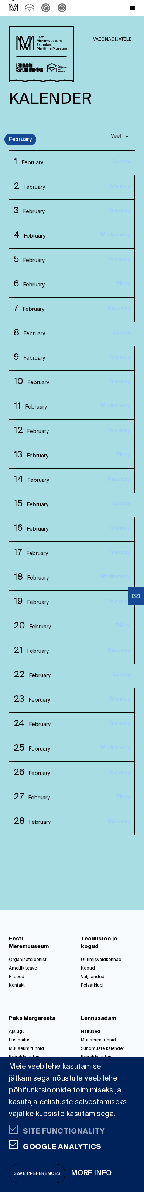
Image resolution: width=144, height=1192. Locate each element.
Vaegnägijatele (112, 39)
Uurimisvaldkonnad (101, 960)
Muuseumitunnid (26, 1049)
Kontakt (17, 985)
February (20, 139)
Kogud (88, 968)
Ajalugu (17, 1032)
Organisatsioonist (28, 960)
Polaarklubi (92, 985)
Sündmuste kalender (102, 1049)
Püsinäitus (20, 1040)
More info (91, 1173)
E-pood (16, 977)
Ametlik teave (23, 968)
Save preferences (37, 1174)
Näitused (90, 1032)
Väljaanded (92, 977)
